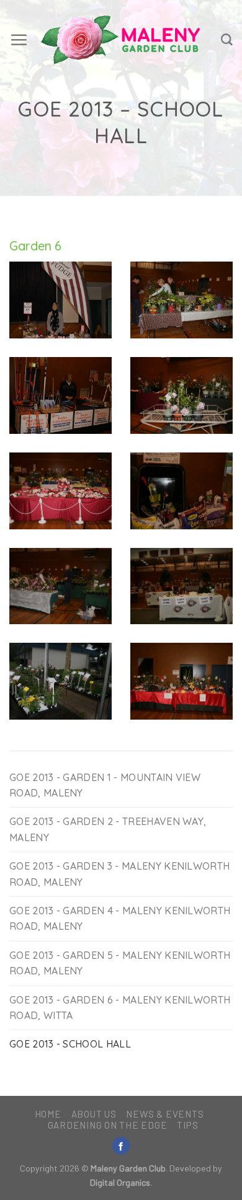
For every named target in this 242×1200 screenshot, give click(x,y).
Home (48, 1113)
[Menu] (18, 39)
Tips (187, 1125)
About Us (94, 1113)
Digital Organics (120, 1182)
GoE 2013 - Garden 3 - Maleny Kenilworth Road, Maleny (119, 874)
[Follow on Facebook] (121, 1146)
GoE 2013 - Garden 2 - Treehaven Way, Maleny (107, 829)
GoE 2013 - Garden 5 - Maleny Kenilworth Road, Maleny (119, 963)
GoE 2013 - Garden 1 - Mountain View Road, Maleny (104, 785)
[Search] (227, 40)
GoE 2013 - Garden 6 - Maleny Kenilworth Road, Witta (119, 1007)
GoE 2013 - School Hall (70, 1044)
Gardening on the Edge (108, 1125)
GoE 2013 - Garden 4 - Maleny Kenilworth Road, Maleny (119, 918)
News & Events (165, 1113)
